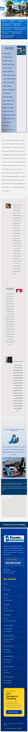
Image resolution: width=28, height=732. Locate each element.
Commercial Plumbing (9, 639)
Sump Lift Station (7, 680)
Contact (5, 618)
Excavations (5, 33)
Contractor (12, 21)
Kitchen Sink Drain (8, 631)
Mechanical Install (16, 33)
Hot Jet (5, 670)
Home (5, 587)
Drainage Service (6, 25)
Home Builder (7, 604)
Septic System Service (7, 37)
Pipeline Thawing (7, 651)
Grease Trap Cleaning (9, 610)
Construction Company (9, 635)
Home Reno (21, 21)
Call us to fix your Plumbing (14, 525)
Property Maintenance (20, 29)
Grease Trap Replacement (10, 620)
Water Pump (17, 25)
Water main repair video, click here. (8, 130)
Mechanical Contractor (9, 666)
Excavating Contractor (9, 656)
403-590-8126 (13, 562)
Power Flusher (7, 589)
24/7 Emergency (7, 662)
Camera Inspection (8, 659)
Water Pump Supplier (8, 625)
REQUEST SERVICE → (14, 712)
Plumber (4, 21)
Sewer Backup (7, 649)
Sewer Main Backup (8, 628)
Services (5, 597)
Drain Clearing (7, 641)
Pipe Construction (6, 29)
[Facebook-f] (23, 9)
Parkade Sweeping (8, 600)
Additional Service (8, 682)
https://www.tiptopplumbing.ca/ (13, 277)
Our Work (6, 608)
